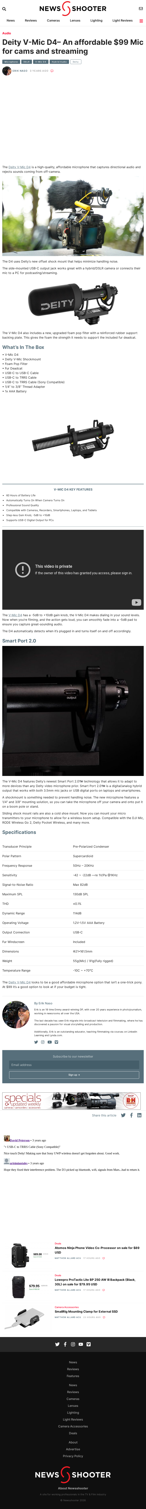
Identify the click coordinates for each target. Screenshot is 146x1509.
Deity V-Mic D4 (20, 167)
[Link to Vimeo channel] (88, 1344)
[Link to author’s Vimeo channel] (56, 1042)
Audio (6, 33)
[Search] (4, 9)
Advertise (73, 1449)
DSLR (27, 62)
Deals (58, 1243)
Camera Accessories (67, 1307)
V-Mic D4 (40, 62)
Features (73, 1376)
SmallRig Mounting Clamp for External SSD (86, 1311)
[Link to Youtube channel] (81, 1344)
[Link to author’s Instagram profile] (42, 1042)
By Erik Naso (43, 1003)
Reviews (31, 20)
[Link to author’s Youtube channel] (50, 1042)
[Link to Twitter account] (57, 1344)
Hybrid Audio (59, 62)
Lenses (75, 20)
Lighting (96, 20)
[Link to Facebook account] (65, 1344)
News (11, 20)
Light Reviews (123, 20)
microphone (11, 62)
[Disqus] (73, 1181)
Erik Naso (20, 70)
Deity (76, 62)
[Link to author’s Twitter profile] (36, 1042)
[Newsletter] (141, 8)
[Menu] (141, 21)
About (73, 1442)
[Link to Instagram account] (73, 1344)
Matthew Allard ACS (68, 1258)
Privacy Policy (73, 1456)
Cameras (53, 20)
